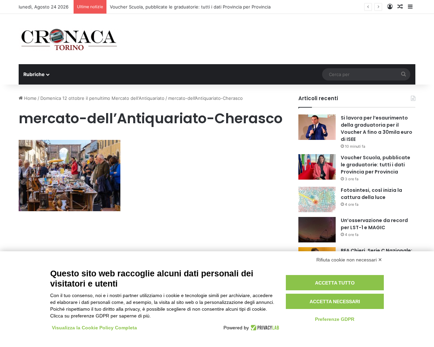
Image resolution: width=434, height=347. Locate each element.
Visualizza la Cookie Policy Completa (94, 327)
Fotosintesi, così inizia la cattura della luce (371, 194)
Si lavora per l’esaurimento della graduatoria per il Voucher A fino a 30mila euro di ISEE (376, 128)
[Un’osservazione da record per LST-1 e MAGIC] (317, 229)
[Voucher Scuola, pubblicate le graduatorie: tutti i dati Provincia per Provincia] (317, 167)
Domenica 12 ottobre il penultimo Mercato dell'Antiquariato (102, 98)
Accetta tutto (335, 283)
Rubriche (33, 74)
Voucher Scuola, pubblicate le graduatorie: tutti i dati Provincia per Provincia (190, 7)
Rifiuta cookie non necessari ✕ (349, 259)
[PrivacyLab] (264, 327)
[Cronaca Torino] (69, 39)
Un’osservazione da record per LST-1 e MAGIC (374, 224)
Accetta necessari (335, 301)
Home (30, 98)
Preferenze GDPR (334, 319)
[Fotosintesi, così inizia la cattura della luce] (317, 199)
